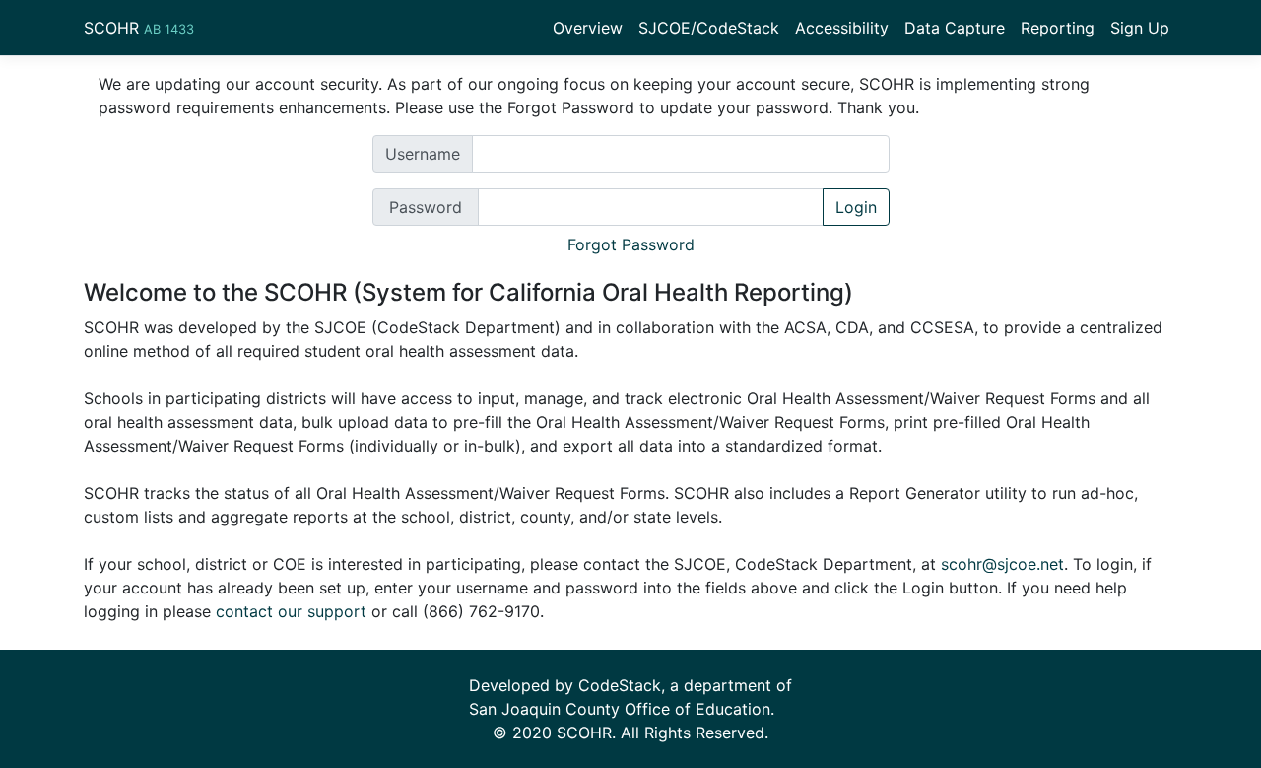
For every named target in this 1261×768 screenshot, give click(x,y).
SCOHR (139, 27)
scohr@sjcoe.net (1002, 564)
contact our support (291, 611)
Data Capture (954, 27)
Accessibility (842, 27)
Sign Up (1139, 27)
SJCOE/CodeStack (708, 27)
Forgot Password (631, 244)
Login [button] (856, 207)
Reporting (1058, 27)
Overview (588, 27)
